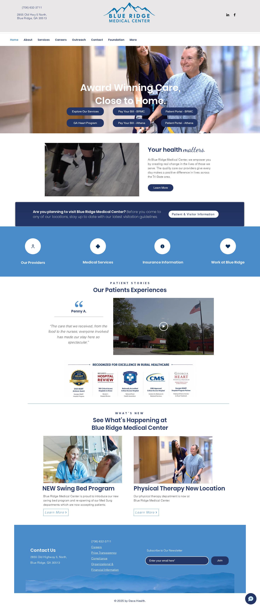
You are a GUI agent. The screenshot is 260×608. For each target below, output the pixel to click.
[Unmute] (55, 191)
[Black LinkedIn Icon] (228, 15)
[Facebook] (235, 15)
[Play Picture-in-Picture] (128, 191)
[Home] (33, 246)
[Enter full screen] (134, 191)
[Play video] (163, 326)
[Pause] (49, 191)
